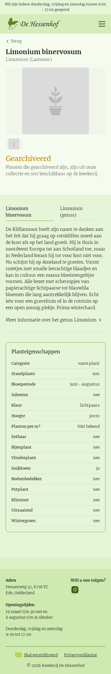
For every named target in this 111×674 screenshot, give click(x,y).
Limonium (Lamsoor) (29, 59)
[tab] (30, 212)
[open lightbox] (56, 101)
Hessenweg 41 (19, 587)
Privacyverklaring (80, 655)
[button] (100, 24)
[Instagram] (75, 589)
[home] (36, 24)
